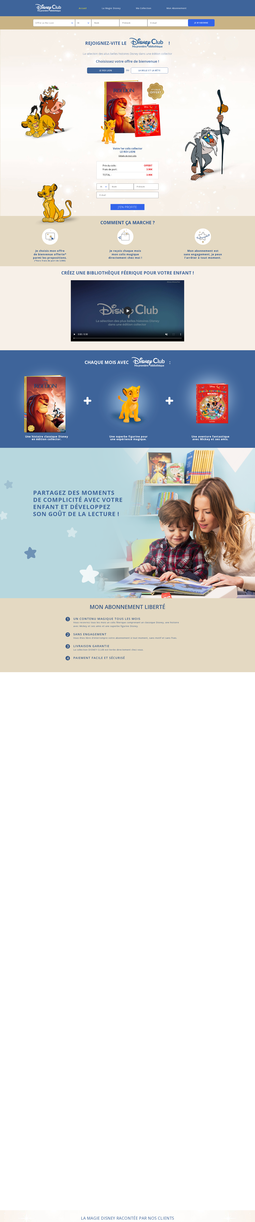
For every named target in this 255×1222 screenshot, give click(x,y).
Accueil (83, 8)
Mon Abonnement (176, 8)
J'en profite (127, 207)
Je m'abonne (201, 22)
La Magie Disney (111, 8)
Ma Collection (143, 8)
